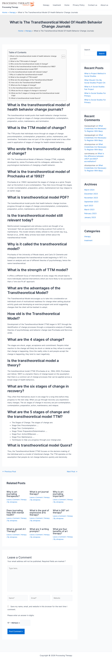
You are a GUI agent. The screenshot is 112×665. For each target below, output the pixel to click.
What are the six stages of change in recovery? (29, 90)
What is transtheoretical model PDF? (24, 69)
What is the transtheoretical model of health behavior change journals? (33, 57)
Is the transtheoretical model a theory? (25, 88)
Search (87, 50)
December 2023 (91, 194)
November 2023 (91, 198)
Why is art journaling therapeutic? (13, 493)
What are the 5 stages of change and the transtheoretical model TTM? (35, 94)
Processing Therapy (10, 7)
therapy (46, 5)
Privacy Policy (79, 5)
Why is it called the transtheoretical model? (26, 74)
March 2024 (89, 190)
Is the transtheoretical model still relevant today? (28, 72)
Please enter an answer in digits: (20, 615)
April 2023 (88, 205)
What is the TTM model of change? (23, 61)
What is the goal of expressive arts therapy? (39, 512)
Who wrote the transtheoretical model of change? (29, 64)
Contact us (92, 5)
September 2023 (91, 202)
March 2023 (89, 209)
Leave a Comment (13, 499)
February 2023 (90, 213)
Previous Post (9, 471)
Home (66, 5)
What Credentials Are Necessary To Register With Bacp (95, 128)
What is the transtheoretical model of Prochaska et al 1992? (33, 66)
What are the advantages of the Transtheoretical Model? (31, 80)
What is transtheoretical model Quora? (25, 98)
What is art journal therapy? (39, 492)
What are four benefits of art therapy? (60, 531)
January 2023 (90, 217)
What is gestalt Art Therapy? (16, 530)
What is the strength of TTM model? (24, 77)
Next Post (72, 471)
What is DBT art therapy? (61, 511)
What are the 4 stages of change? (23, 85)
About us (104, 5)
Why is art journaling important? (58, 493)
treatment (57, 5)
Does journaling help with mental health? (15, 512)
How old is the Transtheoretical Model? (26, 82)
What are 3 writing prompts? (39, 530)
